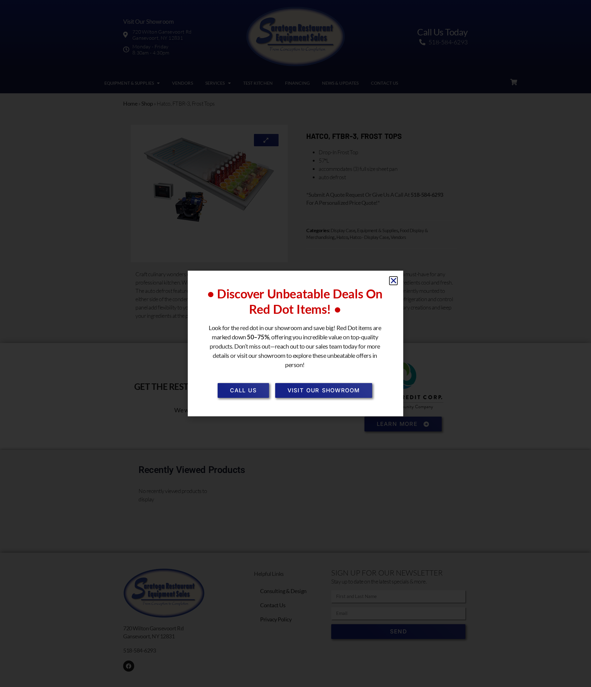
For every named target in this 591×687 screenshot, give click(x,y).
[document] (295, 343)
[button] (393, 281)
